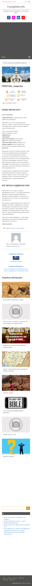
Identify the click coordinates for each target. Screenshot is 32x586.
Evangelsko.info (16, 6)
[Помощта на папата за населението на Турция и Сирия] (16, 335)
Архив (4, 578)
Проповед (21, 578)
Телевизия (5, 579)
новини (22, 228)
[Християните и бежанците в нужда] (16, 290)
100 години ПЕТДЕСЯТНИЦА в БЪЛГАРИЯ (16, 513)
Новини (11, 63)
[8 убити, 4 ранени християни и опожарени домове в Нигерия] (16, 359)
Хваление (12, 579)
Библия (9, 578)
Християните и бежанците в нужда (13, 299)
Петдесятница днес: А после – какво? (15, 521)
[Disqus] (16, 481)
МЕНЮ (3, 57)
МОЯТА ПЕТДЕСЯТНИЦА (11, 523)
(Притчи (13, 228)
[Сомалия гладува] (16, 383)
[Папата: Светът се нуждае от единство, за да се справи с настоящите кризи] (16, 311)
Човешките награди (16, 261)
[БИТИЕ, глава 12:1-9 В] (16, 424)
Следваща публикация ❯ (16, 266)
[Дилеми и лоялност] (16, 446)
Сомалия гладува (8, 393)
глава (17, 228)
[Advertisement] (16, 38)
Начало (5, 63)
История (15, 578)
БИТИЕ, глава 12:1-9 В (9, 434)
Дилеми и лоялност (8, 456)
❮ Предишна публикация (16, 254)
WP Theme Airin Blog (25, 583)
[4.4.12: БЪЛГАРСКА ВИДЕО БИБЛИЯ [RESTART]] (16, 403)
